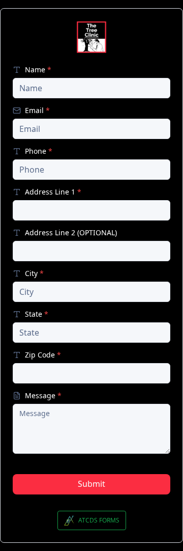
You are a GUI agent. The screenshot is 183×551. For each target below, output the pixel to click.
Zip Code (43, 355)
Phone (38, 151)
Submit (91, 483)
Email (37, 110)
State (36, 314)
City (34, 273)
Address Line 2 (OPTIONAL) (71, 232)
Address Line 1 (53, 192)
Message (43, 395)
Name (38, 69)
